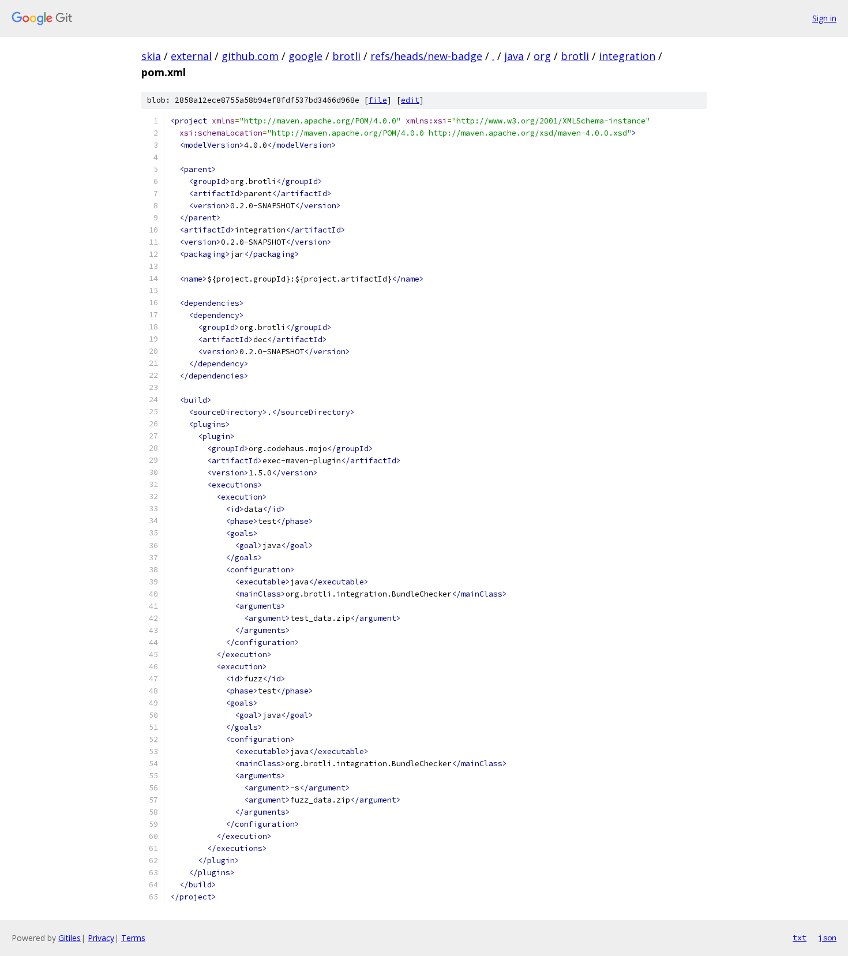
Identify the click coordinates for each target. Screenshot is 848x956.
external (191, 56)
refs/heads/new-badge (426, 56)
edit (410, 100)
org (542, 56)
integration (627, 56)
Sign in (824, 18)
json (827, 937)
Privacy (101, 937)
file (378, 100)
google (305, 56)
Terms (133, 937)
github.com (250, 56)
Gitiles (69, 937)
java (514, 56)
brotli (346, 56)
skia (151, 56)
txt (799, 937)
